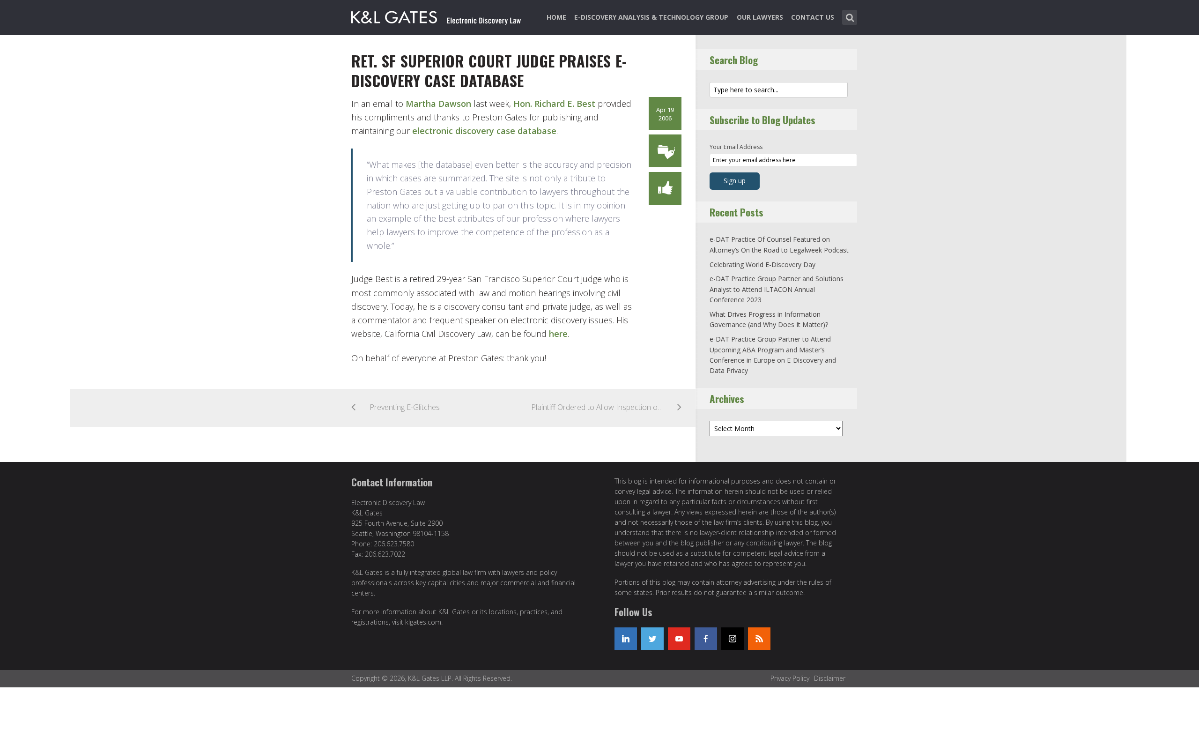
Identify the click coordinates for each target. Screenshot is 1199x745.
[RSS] (759, 638)
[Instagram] (732, 638)
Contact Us (812, 17)
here (558, 333)
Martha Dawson (440, 103)
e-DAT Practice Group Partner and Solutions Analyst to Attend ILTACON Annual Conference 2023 (777, 289)
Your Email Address (736, 147)
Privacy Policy (789, 678)
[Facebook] (706, 638)
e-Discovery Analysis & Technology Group (651, 17)
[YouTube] (679, 638)
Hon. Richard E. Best (555, 103)
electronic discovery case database (484, 130)
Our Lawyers (760, 17)
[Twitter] (652, 638)
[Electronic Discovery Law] (437, 15)
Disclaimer (829, 678)
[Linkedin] (625, 638)
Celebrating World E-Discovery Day (762, 264)
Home (556, 17)
